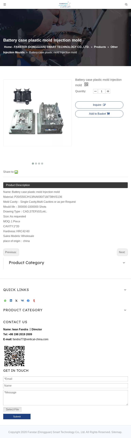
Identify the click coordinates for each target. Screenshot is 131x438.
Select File (12, 409)
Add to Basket (97, 113)
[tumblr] (34, 300)
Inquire (97, 104)
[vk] (23, 300)
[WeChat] (5, 300)
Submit (17, 416)
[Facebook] (28, 300)
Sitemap (116, 432)
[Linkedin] (11, 300)
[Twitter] (17, 300)
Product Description (18, 185)
